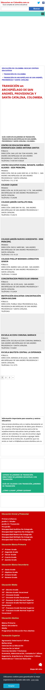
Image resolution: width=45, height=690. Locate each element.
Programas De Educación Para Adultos (18, 631)
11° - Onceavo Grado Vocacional (15, 597)
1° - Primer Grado (9, 549)
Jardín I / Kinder (8, 521)
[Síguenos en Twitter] (38, 3)
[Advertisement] (22, 40)
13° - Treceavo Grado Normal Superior (18, 608)
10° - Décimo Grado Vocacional (15, 592)
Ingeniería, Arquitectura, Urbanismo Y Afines (21, 656)
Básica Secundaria (9, 625)
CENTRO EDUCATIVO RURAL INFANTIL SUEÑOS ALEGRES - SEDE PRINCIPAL (22, 166)
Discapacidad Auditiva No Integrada (17, 529)
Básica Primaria (8, 623)
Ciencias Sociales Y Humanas (14, 651)
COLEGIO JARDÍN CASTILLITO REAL (17, 202)
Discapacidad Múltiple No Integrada (17, 537)
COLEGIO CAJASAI (9, 185)
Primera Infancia (9, 519)
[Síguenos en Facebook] (42, 3)
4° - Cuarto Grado (9, 557)
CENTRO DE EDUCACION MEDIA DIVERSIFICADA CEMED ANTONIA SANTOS (20, 146)
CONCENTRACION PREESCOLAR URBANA (19, 278)
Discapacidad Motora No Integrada (17, 534)
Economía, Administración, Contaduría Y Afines (22, 653)
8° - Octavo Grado (9, 575)
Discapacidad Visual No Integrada (16, 539)
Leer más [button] (35, 680)
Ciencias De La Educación (12, 645)
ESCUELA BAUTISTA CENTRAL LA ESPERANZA (21, 352)
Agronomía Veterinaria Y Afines (15, 640)
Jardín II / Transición (10, 524)
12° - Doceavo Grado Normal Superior (18, 600)
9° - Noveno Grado (9, 577)
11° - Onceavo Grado (10, 595)
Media (4, 628)
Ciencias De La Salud (10, 648)
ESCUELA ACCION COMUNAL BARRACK (18, 335)
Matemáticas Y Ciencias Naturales (16, 658)
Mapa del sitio (36, 669)
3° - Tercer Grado (9, 554)
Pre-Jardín (6, 526)
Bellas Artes (7, 643)
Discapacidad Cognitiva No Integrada (17, 532)
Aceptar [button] (11, 686)
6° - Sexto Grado (8, 569)
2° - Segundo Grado (10, 552)
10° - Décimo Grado (10, 589)
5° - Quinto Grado (9, 560)
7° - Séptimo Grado (10, 572)
